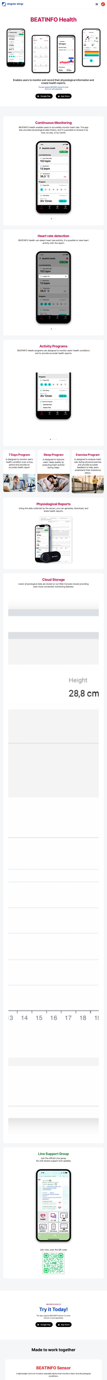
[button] (97, 4)
